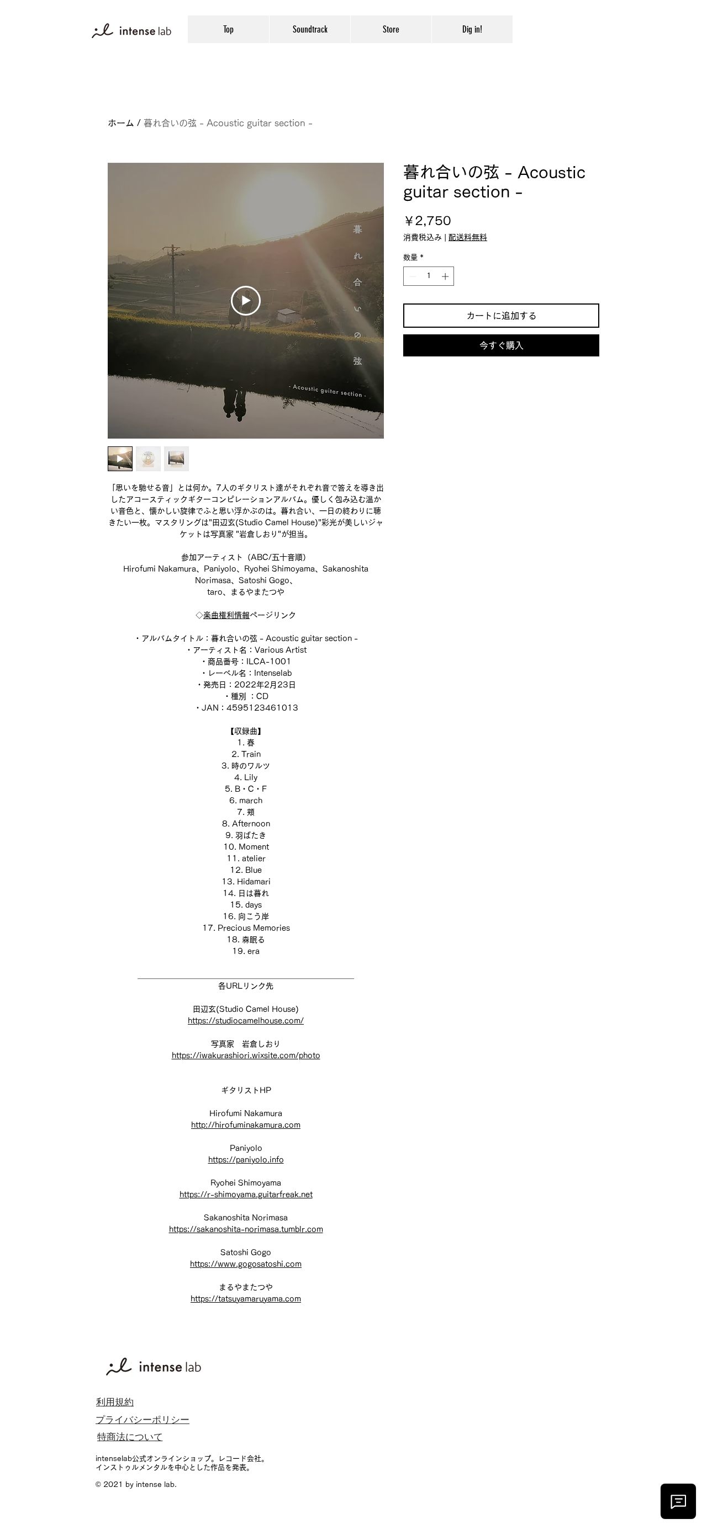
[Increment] (446, 276)
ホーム (121, 123)
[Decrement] (411, 276)
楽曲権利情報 (226, 615)
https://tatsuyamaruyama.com (246, 1299)
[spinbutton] (429, 276)
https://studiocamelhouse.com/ (246, 1021)
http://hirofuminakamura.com (245, 1125)
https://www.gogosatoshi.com (246, 1264)
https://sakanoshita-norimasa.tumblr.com (246, 1229)
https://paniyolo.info (246, 1160)
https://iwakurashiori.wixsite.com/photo (246, 1055)
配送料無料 (468, 237)
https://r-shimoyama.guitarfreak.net (246, 1194)
